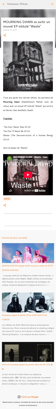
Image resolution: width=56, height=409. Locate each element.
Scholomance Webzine (17, 4)
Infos (7, 199)
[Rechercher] (52, 4)
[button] (4, 35)
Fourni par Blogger (30, 397)
